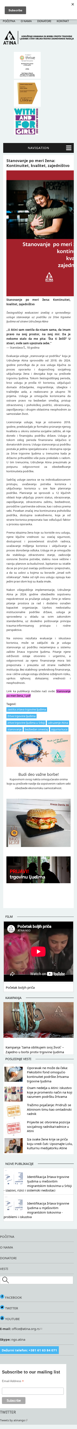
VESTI (4, 1269)
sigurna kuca (59, 729)
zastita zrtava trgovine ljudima (26, 709)
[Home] (38, 43)
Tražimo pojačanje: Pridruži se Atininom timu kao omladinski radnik (49, 1109)
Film (9, 916)
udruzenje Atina (58, 723)
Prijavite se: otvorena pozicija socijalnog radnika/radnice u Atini (48, 1126)
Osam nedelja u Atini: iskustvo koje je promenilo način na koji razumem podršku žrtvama (49, 1092)
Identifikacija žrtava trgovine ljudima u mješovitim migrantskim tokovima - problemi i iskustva (36, 1210)
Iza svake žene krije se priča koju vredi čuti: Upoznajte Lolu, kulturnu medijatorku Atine (50, 1143)
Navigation (38, 148)
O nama (26, 21)
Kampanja (13, 998)
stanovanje (14, 729)
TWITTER (11, 1308)
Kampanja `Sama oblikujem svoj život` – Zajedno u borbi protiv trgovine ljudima (35, 1049)
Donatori (44, 21)
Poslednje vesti (18, 1059)
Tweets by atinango (12, 1420)
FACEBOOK (13, 1297)
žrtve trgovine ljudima (21, 716)
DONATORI (8, 1258)
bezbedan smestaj (36, 729)
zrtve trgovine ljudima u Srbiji (26, 723)
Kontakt (63, 21)
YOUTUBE (12, 1319)
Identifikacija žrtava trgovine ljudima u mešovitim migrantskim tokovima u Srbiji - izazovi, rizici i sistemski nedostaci (38, 1183)
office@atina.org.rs (25, 1329)
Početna (9, 21)
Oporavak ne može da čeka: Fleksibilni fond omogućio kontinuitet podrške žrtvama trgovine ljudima (48, 1074)
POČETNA (7, 1236)
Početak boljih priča (20, 987)
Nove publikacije (19, 1163)
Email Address (13, 1381)
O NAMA (6, 1247)
